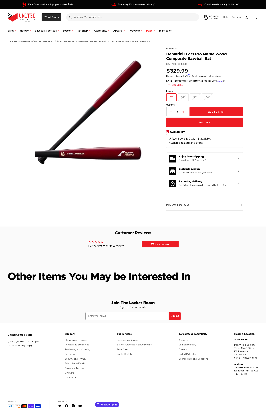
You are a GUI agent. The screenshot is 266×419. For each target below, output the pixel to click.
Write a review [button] (160, 244)
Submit (175, 316)
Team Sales (123, 349)
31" (173, 98)
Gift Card (69, 373)
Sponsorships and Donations (193, 359)
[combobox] (132, 17)
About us (183, 340)
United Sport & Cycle (29, 342)
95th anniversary (187, 345)
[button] (246, 17)
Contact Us (70, 378)
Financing (70, 354)
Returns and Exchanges (77, 345)
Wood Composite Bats (82, 41)
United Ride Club (187, 354)
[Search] (70, 17)
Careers (183, 349)
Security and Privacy (75, 359)
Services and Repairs (127, 340)
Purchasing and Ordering (77, 349)
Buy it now (204, 122)
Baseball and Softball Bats (54, 41)
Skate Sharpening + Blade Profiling (134, 345)
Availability (177, 132)
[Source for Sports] (211, 17)
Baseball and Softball (28, 41)
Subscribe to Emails (75, 363)
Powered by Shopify (23, 346)
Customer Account (74, 368)
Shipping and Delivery (76, 340)
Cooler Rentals (124, 354)
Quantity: (170, 105)
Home (10, 41)
